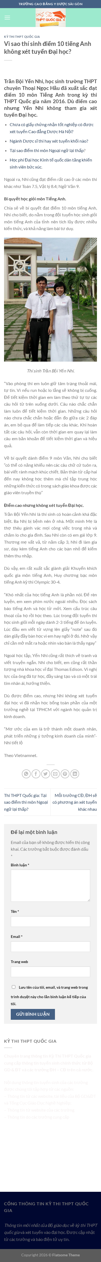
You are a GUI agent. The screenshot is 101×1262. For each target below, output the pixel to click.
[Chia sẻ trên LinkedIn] (74, 773)
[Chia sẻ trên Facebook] (36, 773)
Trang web (19, 961)
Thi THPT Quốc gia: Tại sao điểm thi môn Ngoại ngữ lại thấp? (26, 802)
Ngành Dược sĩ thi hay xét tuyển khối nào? (49, 140)
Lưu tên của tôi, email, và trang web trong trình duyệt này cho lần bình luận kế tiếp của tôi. (49, 995)
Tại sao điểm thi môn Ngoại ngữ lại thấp (47, 150)
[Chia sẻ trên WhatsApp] (26, 773)
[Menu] (7, 17)
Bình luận (20, 865)
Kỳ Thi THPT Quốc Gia (22, 36)
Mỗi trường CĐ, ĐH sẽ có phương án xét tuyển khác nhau (75, 802)
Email (17, 936)
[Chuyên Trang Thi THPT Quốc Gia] (51, 17)
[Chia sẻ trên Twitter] (45, 773)
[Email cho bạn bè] (55, 773)
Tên (15, 911)
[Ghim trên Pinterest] (65, 773)
